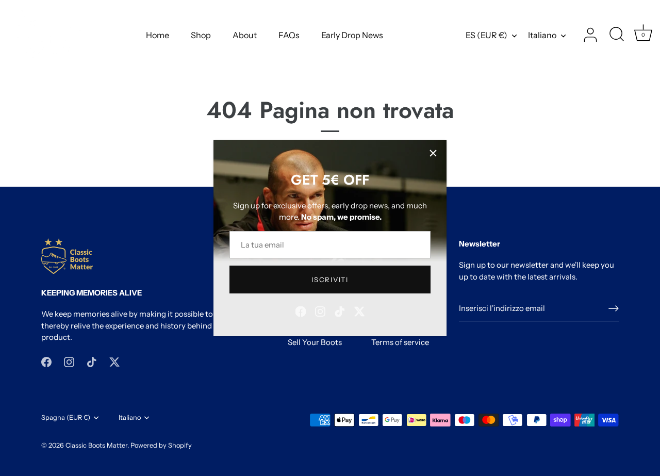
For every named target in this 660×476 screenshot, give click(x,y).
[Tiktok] (340, 310)
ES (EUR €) (486, 35)
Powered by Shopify (161, 445)
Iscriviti (329, 279)
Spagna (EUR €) (65, 417)
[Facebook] (300, 310)
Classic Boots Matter (96, 445)
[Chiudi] (433, 153)
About (245, 35)
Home (157, 35)
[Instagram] (320, 310)
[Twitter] (359, 310)
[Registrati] (613, 308)
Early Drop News (352, 35)
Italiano (542, 35)
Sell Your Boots (315, 342)
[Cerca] (616, 35)
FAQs (289, 35)
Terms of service (400, 342)
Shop (201, 35)
